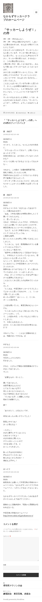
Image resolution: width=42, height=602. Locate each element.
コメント (7, 536)
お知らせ (32, 113)
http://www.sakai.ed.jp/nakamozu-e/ (18, 515)
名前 (4, 565)
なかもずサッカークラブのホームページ (16, 17)
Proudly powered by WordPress (13, 599)
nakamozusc (22, 113)
